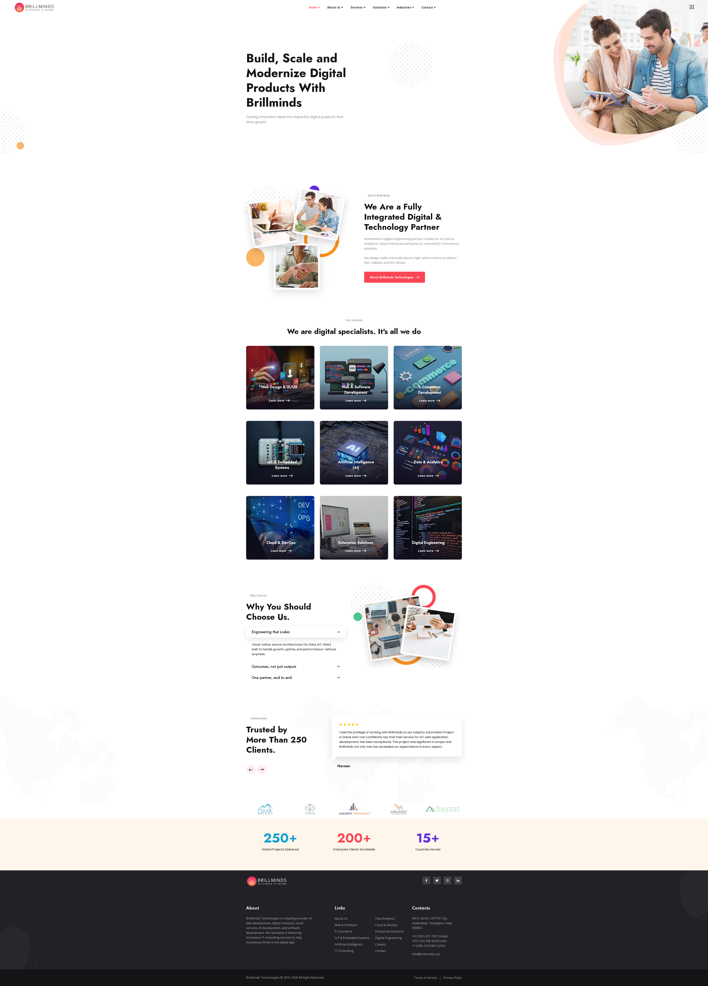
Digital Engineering (428, 542)
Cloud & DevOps (281, 542)
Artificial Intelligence (348, 944)
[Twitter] (437, 880)
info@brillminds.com (426, 954)
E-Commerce (343, 931)
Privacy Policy (452, 978)
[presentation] (250, 769)
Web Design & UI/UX (279, 387)
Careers (380, 944)
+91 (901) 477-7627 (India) (430, 936)
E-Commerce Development (429, 389)
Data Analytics (385, 918)
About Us (341, 918)
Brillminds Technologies (263, 977)
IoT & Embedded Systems (282, 464)
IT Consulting (344, 951)
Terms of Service (425, 978)
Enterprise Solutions (355, 542)
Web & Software (346, 925)
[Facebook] (426, 880)
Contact (380, 951)
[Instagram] (447, 880)
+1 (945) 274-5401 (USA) (428, 946)
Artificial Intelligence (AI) (356, 464)
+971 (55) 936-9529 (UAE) (429, 941)
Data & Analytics (428, 462)
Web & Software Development (355, 389)
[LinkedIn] (458, 880)
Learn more (276, 401)
